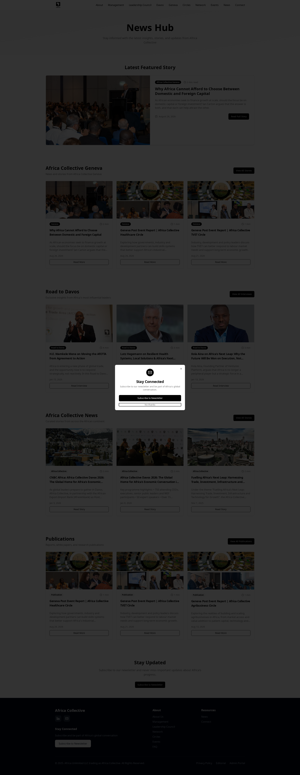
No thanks (150, 404)
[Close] (181, 368)
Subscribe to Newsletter (150, 398)
